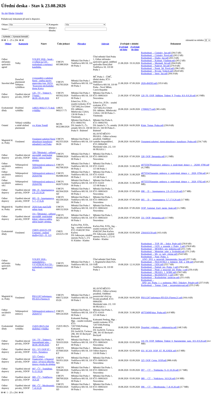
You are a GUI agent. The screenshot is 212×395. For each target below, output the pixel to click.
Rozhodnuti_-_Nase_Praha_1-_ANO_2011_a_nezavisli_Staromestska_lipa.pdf (163, 257)
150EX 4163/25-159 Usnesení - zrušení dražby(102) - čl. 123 (41, 232)
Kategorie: (53, 24)
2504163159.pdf (149, 232)
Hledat (11, 13)
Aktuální (19, 13)
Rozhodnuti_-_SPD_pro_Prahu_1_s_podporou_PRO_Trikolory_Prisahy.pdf (170, 281)
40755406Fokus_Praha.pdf (153, 312)
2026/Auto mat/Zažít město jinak (41, 208)
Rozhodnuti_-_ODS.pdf (152, 264)
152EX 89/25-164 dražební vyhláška (40, 327)
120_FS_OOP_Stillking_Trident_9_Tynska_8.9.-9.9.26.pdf (168, 95)
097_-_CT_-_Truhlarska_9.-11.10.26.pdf (160, 370)
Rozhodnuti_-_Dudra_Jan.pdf (155, 58)
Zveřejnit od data (123, 48)
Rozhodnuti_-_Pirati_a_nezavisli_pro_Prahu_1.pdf (164, 269)
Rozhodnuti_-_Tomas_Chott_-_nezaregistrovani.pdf (165, 285)
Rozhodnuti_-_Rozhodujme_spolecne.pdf (160, 277)
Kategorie (23, 44)
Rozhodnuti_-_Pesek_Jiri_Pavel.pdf (157, 68)
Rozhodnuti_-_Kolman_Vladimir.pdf (158, 60)
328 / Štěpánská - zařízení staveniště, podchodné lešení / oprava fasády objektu (44, 156)
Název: (5, 29)
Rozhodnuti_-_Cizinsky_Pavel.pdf (157, 55)
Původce (82, 44)
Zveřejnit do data (134, 48)
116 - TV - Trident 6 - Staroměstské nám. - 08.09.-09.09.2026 (42, 342)
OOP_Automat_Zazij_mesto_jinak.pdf (159, 208)
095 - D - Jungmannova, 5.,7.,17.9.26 (43, 199)
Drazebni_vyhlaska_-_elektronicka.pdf (159, 327)
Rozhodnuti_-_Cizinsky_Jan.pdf (156, 52)
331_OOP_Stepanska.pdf (153, 218)
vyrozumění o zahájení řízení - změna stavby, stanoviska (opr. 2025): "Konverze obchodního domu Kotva (43, 83)
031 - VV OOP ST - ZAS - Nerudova (41, 350)
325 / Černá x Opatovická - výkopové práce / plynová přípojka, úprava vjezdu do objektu (43, 360)
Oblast (8, 44)
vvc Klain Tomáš (40, 125)
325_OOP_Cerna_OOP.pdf (154, 360)
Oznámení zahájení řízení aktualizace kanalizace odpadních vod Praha (43, 141)
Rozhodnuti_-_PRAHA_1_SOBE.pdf (159, 272)
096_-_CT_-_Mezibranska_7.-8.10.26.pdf (160, 387)
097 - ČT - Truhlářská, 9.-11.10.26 (42, 370)
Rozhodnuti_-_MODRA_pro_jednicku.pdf (161, 249)
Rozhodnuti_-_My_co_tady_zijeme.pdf (159, 254)
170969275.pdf (148, 109)
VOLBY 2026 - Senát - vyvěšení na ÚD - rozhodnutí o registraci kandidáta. (43, 63)
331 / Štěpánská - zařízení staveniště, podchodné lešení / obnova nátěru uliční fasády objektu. (44, 218)
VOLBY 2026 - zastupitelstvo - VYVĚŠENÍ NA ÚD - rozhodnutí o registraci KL (42, 264)
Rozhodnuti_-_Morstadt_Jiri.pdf (156, 63)
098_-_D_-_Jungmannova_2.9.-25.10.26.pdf (162, 191)
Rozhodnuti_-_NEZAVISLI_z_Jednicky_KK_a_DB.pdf (167, 262)
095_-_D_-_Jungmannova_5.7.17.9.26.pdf (161, 199)
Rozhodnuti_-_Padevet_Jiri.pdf (155, 66)
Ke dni (5, 13)
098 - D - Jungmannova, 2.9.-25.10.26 (43, 191)
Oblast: (5, 24)
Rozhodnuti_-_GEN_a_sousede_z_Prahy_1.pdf (163, 246)
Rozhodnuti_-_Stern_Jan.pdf (154, 73)
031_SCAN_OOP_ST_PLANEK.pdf (159, 350)
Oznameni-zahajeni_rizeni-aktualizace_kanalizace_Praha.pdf (169, 141)
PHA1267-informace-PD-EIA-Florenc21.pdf (162, 297)
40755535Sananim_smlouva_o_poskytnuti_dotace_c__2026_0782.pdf (173, 181)
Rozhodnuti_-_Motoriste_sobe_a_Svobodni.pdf (163, 251)
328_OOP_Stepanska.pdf (153, 156)
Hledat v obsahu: (53, 29)
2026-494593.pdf (149, 83)
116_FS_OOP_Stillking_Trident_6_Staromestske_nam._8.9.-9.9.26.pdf (174, 341)
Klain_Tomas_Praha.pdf (152, 125)
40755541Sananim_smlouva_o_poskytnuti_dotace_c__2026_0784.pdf (173, 173)
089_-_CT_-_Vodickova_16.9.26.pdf (158, 378)
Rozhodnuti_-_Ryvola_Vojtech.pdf (157, 71)
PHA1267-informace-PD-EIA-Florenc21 (42, 297)
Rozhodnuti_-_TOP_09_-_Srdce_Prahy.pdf (161, 243)
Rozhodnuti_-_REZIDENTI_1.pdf (157, 275)
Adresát (105, 44)
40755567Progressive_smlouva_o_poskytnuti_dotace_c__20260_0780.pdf (175, 165)
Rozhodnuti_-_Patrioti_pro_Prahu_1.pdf (159, 267)
